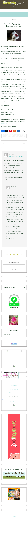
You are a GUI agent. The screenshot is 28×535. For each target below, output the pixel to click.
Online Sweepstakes (14, 392)
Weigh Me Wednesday (7, 124)
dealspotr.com (14, 309)
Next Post (20, 142)
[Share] (2, 131)
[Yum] (14, 131)
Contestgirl (14, 385)
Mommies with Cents (14, 3)
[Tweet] (6, 131)
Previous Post (8, 142)
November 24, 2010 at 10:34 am (16, 156)
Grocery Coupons (14, 389)
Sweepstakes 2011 (14, 382)
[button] (14, 7)
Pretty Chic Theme (8, 515)
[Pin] (10, 131)
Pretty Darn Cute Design (18, 516)
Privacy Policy (14, 342)
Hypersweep (14, 408)
